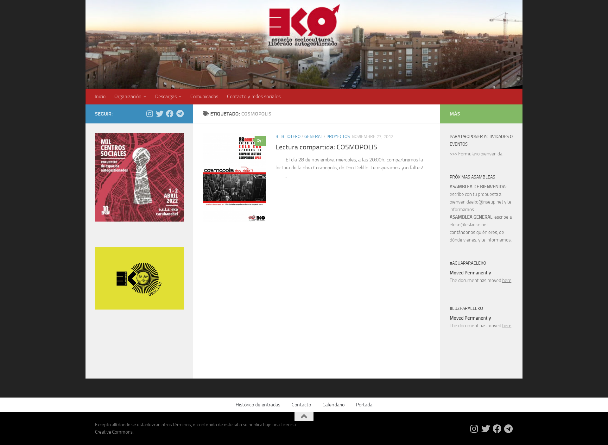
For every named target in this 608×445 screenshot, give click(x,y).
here (506, 280)
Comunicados (204, 96)
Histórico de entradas (258, 405)
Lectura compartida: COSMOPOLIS (326, 147)
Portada (364, 405)
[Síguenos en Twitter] (159, 113)
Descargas (166, 96)
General (313, 136)
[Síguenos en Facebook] (170, 113)
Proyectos (338, 136)
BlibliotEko (288, 136)
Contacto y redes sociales (254, 96)
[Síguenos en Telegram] (180, 113)
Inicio (100, 96)
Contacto (301, 405)
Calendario (333, 405)
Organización (128, 96)
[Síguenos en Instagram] (149, 113)
